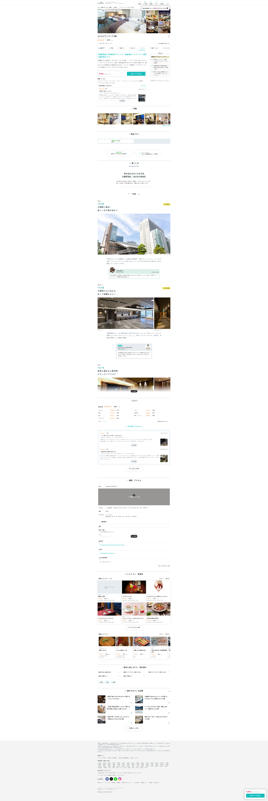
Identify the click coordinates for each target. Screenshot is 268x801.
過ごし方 (133, 48)
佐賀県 (147, 766)
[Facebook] (107, 779)
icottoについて (100, 782)
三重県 (138, 764)
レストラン (167, 48)
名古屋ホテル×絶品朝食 (112, 757)
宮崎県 (166, 766)
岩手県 (109, 763)
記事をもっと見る (134, 728)
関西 (117, 767)
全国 (109, 767)
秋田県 (114, 763)
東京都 (157, 763)
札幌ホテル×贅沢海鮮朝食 (124, 757)
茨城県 (142, 763)
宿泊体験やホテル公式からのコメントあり (160, 80)
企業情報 (113, 782)
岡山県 (118, 766)
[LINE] (115, 779)
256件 (112, 40)
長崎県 (157, 766)
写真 (112, 48)
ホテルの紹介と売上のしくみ (163, 43)
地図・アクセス (154, 48)
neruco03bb (119, 270)
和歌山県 (162, 764)
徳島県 (104, 766)
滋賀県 (142, 764)
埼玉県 (152, 763)
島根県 (128, 766)
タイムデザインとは (102, 775)
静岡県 (99, 764)
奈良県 (157, 764)
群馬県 (138, 763)
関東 (113, 767)
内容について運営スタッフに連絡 (164, 565)
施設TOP (102, 48)
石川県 (128, 764)
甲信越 (141, 767)
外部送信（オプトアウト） (127, 782)
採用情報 (150, 782)
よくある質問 (136, 782)
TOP (98, 7)
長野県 (118, 764)
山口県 (138, 766)
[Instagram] (119, 779)
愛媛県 (114, 766)
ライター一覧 (107, 782)
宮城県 (118, 763)
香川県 (99, 766)
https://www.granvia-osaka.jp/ (107, 553)
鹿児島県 (100, 767)
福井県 (133, 764)
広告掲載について (144, 782)
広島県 (133, 766)
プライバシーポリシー (120, 775)
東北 (125, 767)
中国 (137, 767)
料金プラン (122, 48)
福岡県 (142, 766)
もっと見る (142, 85)
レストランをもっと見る (134, 627)
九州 (121, 767)
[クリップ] (131, 703)
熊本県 (161, 766)
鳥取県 (123, 766)
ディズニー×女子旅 (102, 757)
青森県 (104, 763)
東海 (129, 767)
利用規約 (118, 782)
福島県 (128, 763)
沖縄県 (105, 767)
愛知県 (104, 764)
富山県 (123, 764)
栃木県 (133, 763)
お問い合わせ (156, 782)
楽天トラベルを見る (136, 73)
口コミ (143, 48)
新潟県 (114, 764)
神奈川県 (162, 763)
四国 (133, 767)
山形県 (123, 763)
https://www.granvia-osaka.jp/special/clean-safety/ (112, 545)
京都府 (147, 764)
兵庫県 (167, 764)
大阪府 (152, 764)
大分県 (152, 766)
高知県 (109, 766)
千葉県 (147, 763)
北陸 (146, 767)
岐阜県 (109, 764)
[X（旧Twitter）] (111, 779)
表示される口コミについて (163, 421)
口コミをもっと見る (134, 468)
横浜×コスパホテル (134, 757)
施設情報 (104, 521)
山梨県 (167, 763)
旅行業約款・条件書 (111, 775)
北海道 (99, 763)
